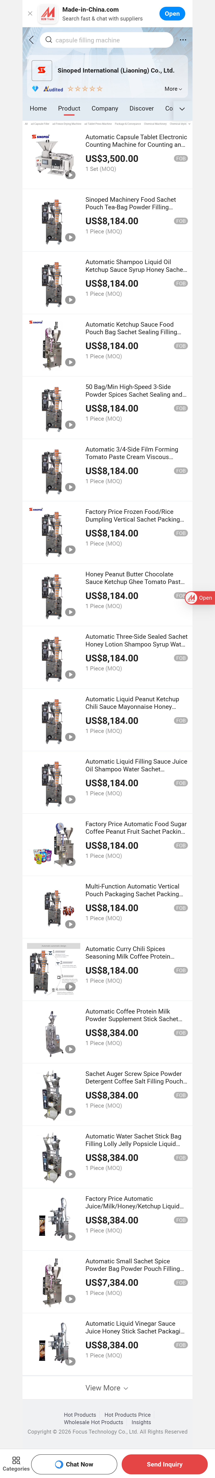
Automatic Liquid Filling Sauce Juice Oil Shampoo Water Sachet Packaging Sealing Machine (136, 769)
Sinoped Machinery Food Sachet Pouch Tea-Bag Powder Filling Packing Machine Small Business (131, 207)
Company (105, 108)
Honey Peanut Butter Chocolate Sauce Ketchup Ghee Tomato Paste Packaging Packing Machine (134, 582)
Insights (141, 1422)
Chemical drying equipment (185, 124)
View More (103, 1388)
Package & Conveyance (128, 124)
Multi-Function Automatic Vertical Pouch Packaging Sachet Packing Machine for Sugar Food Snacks (132, 894)
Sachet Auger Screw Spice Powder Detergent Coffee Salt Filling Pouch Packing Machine (134, 1081)
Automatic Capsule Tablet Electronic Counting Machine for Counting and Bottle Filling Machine (136, 144)
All (26, 124)
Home (38, 108)
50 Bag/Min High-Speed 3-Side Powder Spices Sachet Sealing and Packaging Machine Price (133, 394)
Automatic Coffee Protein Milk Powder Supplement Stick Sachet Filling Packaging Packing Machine (134, 1019)
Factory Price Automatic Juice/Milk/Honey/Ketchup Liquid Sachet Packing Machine (132, 1206)
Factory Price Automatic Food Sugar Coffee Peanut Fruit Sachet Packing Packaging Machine (136, 831)
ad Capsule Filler (40, 124)
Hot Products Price (128, 1414)
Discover (142, 108)
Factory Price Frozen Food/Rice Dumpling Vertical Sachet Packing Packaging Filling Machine (132, 519)
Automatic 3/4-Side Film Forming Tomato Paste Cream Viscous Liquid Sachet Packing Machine (131, 457)
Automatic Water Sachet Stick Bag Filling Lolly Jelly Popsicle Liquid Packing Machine (133, 1144)
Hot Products (80, 1414)
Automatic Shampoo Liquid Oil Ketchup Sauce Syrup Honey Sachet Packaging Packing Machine (135, 269)
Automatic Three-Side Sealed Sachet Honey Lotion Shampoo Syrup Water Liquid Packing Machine (136, 644)
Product (69, 108)
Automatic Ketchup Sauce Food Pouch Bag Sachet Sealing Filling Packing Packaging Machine (131, 332)
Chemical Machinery (155, 124)
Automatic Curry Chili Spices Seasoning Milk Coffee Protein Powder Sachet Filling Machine (128, 956)
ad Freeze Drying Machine (66, 124)
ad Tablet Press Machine (98, 124)
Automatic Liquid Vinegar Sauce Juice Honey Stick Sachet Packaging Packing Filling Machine (136, 1331)
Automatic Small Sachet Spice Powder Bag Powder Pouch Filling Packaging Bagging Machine (132, 1269)
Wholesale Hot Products (93, 1422)
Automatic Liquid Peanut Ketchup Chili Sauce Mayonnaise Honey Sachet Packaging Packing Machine (135, 706)
